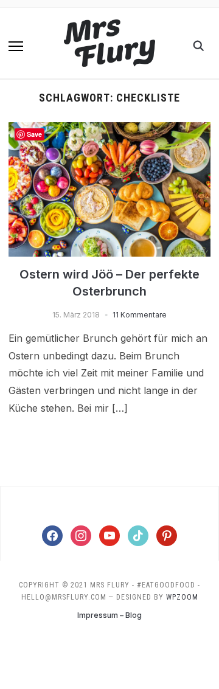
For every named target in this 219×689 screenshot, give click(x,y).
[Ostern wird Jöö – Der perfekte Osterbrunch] (109, 129)
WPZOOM (182, 597)
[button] (16, 46)
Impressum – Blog (109, 615)
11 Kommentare (140, 314)
